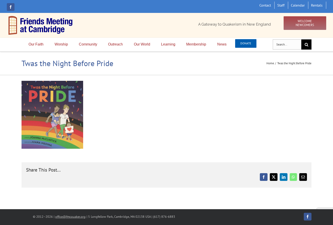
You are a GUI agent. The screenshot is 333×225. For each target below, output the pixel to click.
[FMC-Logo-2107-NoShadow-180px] (41, 16)
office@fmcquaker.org (70, 216)
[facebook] (10, 7)
